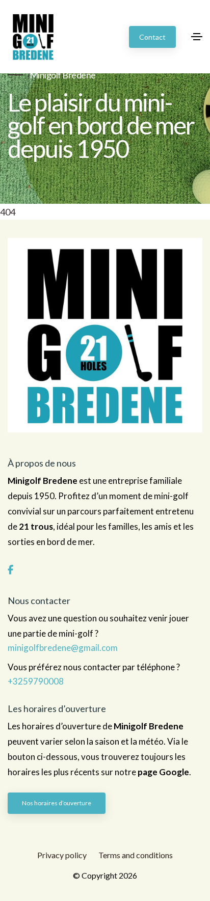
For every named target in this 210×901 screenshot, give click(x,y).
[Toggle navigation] (196, 36)
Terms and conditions (135, 855)
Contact (152, 37)
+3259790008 (36, 681)
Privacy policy (62, 855)
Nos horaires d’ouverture (56, 803)
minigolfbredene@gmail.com (63, 648)
